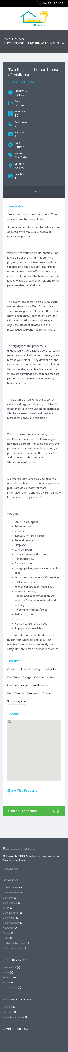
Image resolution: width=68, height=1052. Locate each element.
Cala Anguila (10, 902)
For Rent (8, 1011)
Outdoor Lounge (17, 685)
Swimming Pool (16, 701)
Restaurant (9, 967)
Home (6, 39)
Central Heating (31, 669)
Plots (6, 972)
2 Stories (12, 669)
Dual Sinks (49, 669)
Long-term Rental (13, 1017)
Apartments (10, 987)
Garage (27, 677)
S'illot (6, 907)
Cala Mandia (10, 892)
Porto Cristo (10, 887)
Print (35, 191)
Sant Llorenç (10, 912)
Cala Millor (9, 917)
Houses (7, 977)
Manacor (8, 927)
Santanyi (8, 897)
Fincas (19, 39)
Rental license (39, 685)
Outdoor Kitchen (44, 677)
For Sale (8, 1006)
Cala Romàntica (12, 948)
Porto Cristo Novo (14, 943)
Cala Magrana (11, 922)
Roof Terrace (15, 693)
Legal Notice (10, 868)
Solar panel (33, 693)
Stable (47, 693)
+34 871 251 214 (53, 3)
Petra (6, 938)
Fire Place (13, 677)
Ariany (6, 933)
